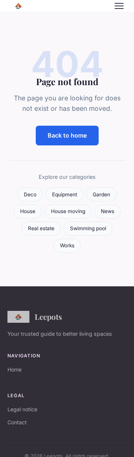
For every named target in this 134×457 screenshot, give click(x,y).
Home (14, 369)
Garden (101, 194)
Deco (30, 194)
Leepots (48, 316)
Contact (17, 422)
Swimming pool (88, 228)
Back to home (67, 135)
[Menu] (119, 6)
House (27, 211)
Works (67, 245)
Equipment (64, 194)
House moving (68, 211)
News (107, 211)
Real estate (41, 228)
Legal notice (22, 409)
